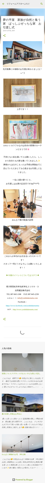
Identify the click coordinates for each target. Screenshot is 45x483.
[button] (4, 35)
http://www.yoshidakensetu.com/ (25, 309)
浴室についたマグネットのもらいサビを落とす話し (21, 373)
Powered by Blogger (24, 480)
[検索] (41, 4)
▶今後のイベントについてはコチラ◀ (22, 275)
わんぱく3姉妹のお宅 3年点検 (14, 454)
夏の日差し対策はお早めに (12, 414)
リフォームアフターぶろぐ (18, 4)
